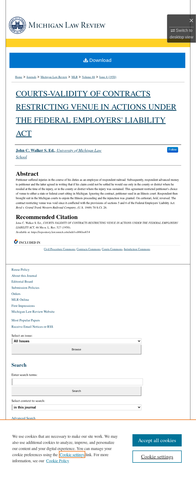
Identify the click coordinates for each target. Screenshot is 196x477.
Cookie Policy (57, 460)
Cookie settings (72, 454)
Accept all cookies (157, 440)
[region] (98, 448)
